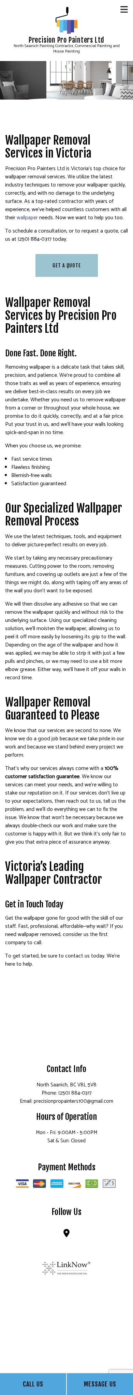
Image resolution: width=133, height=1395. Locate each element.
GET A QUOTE (67, 265)
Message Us (100, 1384)
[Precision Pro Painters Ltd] (66, 20)
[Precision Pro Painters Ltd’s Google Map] (66, 1234)
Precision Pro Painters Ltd (66, 40)
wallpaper (27, 217)
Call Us (33, 1384)
